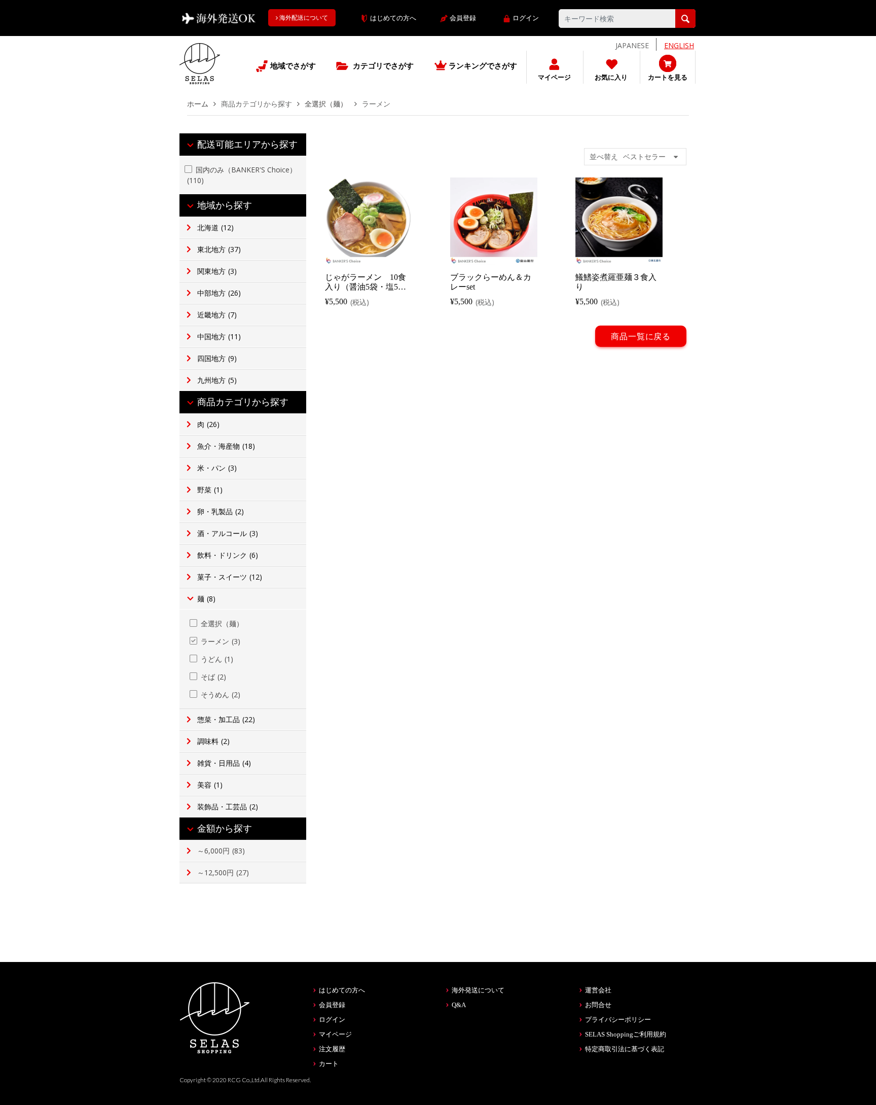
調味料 (213, 741)
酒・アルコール (227, 533)
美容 (210, 785)
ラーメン (220, 641)
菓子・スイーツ (229, 577)
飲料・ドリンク (227, 555)
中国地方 (219, 336)
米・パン (217, 468)
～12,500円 (223, 872)
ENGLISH (679, 45)
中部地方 (219, 293)
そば (213, 677)
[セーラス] (199, 71)
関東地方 (217, 271)
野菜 (210, 489)
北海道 (215, 227)
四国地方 (217, 358)
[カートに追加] (370, 255)
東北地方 (219, 249)
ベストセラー (644, 156)
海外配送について (303, 17)
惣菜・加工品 (226, 719)
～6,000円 (221, 851)
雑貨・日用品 (224, 763)
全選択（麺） (327, 104)
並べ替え (604, 156)
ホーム (197, 104)
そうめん (220, 694)
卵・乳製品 (220, 511)
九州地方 (217, 380)
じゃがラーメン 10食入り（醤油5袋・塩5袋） (365, 287)
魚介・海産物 (226, 446)
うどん (217, 659)
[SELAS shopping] (214, 1017)
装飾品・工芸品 (227, 806)
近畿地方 (217, 314)
